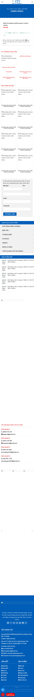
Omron (4, 243)
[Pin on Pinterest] (20, 622)
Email (5, 198)
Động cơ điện (7, 247)
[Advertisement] (17, 680)
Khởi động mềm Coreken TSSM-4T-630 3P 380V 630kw (8, 106)
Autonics (5, 239)
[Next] (32, 531)
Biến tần (5, 230)
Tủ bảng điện (7, 234)
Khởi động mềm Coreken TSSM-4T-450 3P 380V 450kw (25, 106)
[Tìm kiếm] (32, 2)
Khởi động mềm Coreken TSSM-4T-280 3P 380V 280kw (8, 150)
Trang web (6, 206)
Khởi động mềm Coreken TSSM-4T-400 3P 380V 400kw (8, 128)
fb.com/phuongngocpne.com (17, 655)
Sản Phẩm (24, 9)
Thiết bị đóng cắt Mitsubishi (12, 251)
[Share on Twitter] (14, 622)
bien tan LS (22, 42)
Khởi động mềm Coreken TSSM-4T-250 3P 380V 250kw (25, 150)
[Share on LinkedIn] (23, 622)
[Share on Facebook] (11, 622)
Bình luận (6, 186)
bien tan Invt (15, 42)
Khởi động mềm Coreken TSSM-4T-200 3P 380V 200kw (8, 171)
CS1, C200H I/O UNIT (12, 9)
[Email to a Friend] (17, 622)
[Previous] (2, 531)
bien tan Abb (8, 42)
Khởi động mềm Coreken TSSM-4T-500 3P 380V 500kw (25, 128)
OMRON (20, 9)
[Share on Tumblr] (26, 622)
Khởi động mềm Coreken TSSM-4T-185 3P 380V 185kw (25, 171)
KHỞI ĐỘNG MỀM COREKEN (11, 226)
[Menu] (2, 2)
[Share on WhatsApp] (8, 622)
